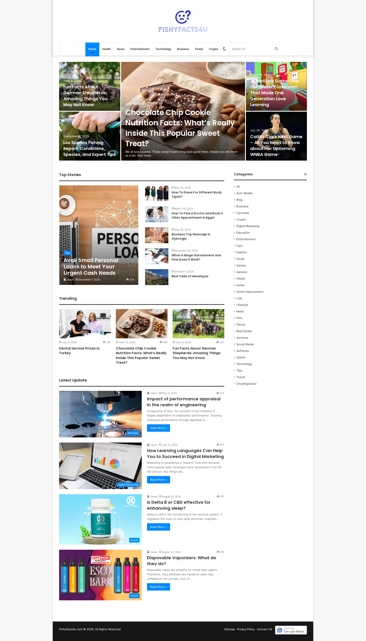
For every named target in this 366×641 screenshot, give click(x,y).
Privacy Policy (246, 629)
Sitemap (229, 629)
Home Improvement (249, 291)
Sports (240, 357)
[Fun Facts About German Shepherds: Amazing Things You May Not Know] (198, 323)
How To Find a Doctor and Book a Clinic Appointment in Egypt (197, 215)
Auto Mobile (244, 193)
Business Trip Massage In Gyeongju (191, 236)
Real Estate (244, 331)
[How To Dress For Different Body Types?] (156, 193)
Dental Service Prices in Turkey (79, 350)
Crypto (213, 49)
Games (241, 265)
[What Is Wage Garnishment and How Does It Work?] (156, 256)
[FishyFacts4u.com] (183, 21)
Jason (70, 279)
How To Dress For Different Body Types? (197, 194)
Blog (239, 199)
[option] (183, 111)
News (121, 49)
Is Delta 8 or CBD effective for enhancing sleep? (179, 505)
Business (183, 49)
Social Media (245, 344)
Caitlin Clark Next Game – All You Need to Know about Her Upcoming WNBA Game (276, 145)
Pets (239, 318)
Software (242, 350)
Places (240, 324)
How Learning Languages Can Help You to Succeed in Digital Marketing (185, 453)
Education (243, 232)
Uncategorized (246, 383)
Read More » (158, 428)
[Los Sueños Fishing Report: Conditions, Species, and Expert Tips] (89, 136)
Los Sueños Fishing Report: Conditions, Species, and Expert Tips (89, 148)
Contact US (264, 629)
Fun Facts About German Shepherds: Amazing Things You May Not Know (85, 96)
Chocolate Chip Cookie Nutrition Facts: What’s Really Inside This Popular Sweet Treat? (180, 128)
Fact (239, 245)
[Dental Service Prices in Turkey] (85, 323)
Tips (239, 370)
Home (92, 49)
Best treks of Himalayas (190, 276)
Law (239, 298)
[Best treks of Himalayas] (156, 277)
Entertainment (140, 49)
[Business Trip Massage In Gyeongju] (156, 235)
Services (242, 337)
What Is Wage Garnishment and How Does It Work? (196, 257)
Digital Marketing (247, 226)
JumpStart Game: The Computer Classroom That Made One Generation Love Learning (274, 93)
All (238, 186)
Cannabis (242, 213)
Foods (199, 49)
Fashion (241, 252)
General (241, 272)
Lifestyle (242, 305)
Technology (163, 49)
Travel (240, 377)
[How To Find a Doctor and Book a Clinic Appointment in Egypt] (156, 214)
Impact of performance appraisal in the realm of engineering (183, 402)
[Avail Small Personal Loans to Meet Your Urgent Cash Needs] (98, 235)
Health (106, 49)
